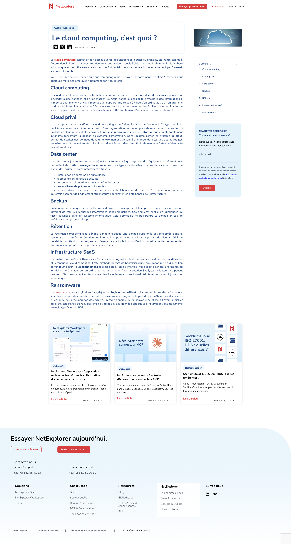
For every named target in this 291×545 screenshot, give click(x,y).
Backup (206, 90)
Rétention (207, 98)
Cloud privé (208, 76)
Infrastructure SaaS (212, 105)
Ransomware (209, 112)
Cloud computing (211, 69)
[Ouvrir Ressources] (142, 6)
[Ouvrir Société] (156, 6)
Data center (208, 83)
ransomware (62, 292)
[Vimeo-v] (215, 494)
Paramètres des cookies (136, 530)
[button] (65, 28)
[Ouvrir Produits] (95, 6)
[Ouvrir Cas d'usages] (115, 6)
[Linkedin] (207, 494)
